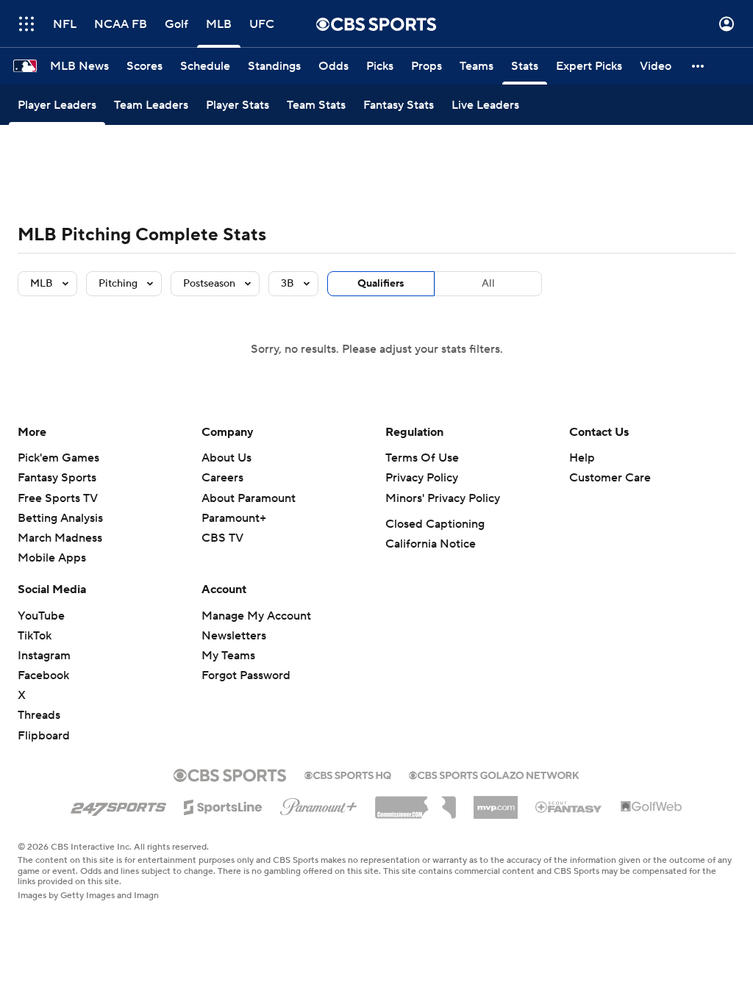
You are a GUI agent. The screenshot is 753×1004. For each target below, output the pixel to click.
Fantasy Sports (57, 477)
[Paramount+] (318, 804)
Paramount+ (233, 518)
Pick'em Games (58, 458)
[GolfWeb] (651, 807)
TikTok (34, 635)
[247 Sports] (118, 804)
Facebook (43, 675)
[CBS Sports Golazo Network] (494, 774)
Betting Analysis (60, 518)
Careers (222, 477)
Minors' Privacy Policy (442, 498)
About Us (226, 458)
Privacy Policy (421, 477)
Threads (39, 715)
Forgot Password (245, 675)
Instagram (44, 655)
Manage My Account (256, 616)
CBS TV (222, 538)
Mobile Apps (52, 558)
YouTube (41, 616)
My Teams (228, 655)
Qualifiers (380, 283)
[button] (26, 24)
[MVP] (496, 802)
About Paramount (248, 498)
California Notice (430, 544)
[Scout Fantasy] (569, 806)
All (488, 283)
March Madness (60, 538)
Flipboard (44, 735)
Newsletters (233, 635)
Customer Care (610, 477)
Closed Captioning (435, 524)
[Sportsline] (223, 804)
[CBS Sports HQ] (347, 774)
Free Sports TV (58, 498)
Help (582, 458)
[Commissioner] (415, 802)
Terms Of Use (422, 458)
